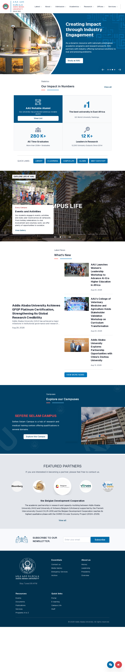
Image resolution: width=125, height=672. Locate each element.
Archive (54, 575)
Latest (37, 7)
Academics (74, 7)
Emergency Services (59, 572)
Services (112, 7)
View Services (74, 56)
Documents (20, 602)
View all (108, 87)
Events (18, 598)
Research (88, 7)
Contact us (56, 564)
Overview (85, 575)
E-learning (55, 602)
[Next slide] (119, 69)
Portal (53, 598)
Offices (100, 7)
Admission (59, 7)
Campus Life (56, 605)
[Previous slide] (103, 69)
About (47, 7)
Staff (53, 609)
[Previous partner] (7, 506)
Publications (21, 605)
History (84, 564)
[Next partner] (118, 506)
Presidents (85, 572)
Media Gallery (56, 568)
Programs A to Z (22, 613)
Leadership (85, 568)
